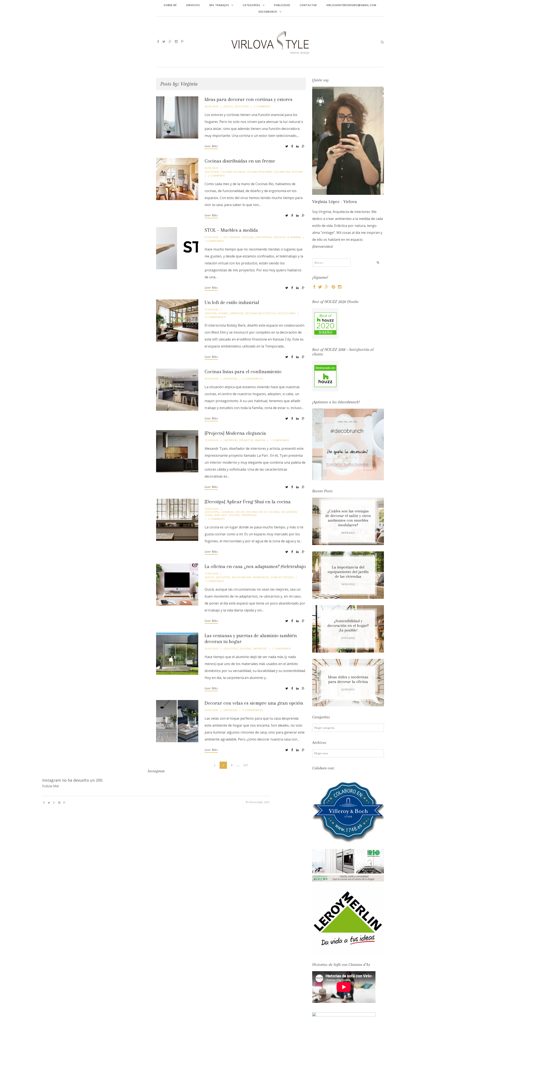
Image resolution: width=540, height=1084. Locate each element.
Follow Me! (50, 786)
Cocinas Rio (282, 171)
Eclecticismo (287, 313)
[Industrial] (263, 237)
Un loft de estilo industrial (232, 302)
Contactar (308, 5)
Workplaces (261, 577)
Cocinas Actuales (233, 171)
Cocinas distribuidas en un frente (240, 161)
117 (245, 765)
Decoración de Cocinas (262, 511)
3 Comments (216, 518)
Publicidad (282, 5)
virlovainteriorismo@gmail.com (351, 5)
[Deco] (228, 106)
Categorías (251, 5)
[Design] (248, 237)
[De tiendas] (232, 237)
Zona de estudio (282, 577)
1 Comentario (214, 241)
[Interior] (237, 313)
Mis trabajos (219, 5)
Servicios (193, 5)
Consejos (227, 511)
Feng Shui (220, 515)
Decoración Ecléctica (260, 313)
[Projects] (246, 440)
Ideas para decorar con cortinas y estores (248, 99)
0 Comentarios (215, 317)
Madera (260, 440)
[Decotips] (242, 106)
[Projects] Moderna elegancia (235, 433)
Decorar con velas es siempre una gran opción (254, 703)
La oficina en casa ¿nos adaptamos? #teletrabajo (255, 566)
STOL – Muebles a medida (231, 230)
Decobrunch (268, 11)
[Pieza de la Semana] (287, 237)
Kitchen (297, 171)
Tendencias (249, 515)
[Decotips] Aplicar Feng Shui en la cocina (248, 502)
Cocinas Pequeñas (259, 171)
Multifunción (241, 577)
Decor (240, 511)
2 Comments (262, 106)
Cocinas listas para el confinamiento (243, 371)
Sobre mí (170, 5)
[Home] (223, 313)
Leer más (211, 146)
